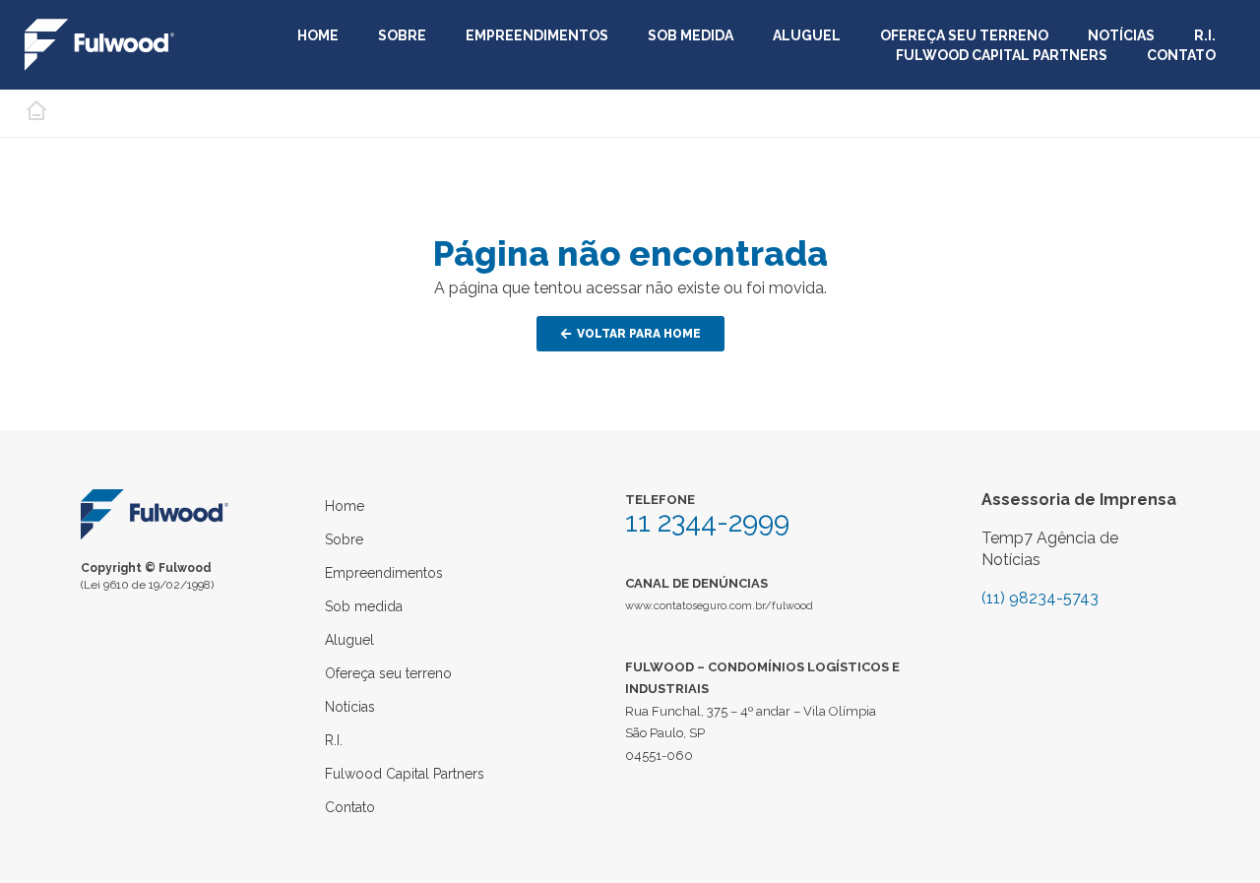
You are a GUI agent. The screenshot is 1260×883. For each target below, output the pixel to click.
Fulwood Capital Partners (1001, 55)
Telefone (660, 499)
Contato (1181, 55)
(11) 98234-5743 (1040, 598)
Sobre (402, 35)
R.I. (1205, 35)
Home (318, 35)
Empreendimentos (537, 35)
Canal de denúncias (696, 583)
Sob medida (690, 35)
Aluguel (807, 35)
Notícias (1121, 35)
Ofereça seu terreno (964, 35)
